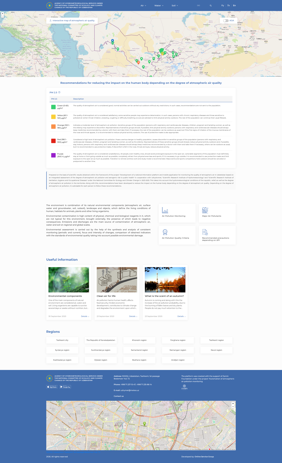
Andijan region (178, 360)
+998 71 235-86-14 (144, 384)
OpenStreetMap (270, 76)
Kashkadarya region (62, 360)
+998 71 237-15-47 (128, 384)
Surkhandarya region (100, 350)
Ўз (228, 5)
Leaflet (262, 76)
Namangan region (178, 350)
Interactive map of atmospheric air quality (74, 20)
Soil (173, 5)
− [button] (2, 16)
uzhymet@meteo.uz (130, 390)
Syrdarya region (62, 350)
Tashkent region (216, 340)
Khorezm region (139, 340)
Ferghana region (178, 340)
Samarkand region (139, 350)
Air (142, 5)
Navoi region (216, 350)
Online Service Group (204, 457)
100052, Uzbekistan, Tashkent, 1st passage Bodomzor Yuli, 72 (73, 452)
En (234, 5)
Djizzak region (100, 360)
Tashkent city (62, 340)
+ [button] (2, 13)
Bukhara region (139, 360)
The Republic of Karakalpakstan (100, 340)
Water (157, 5)
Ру (222, 5)
